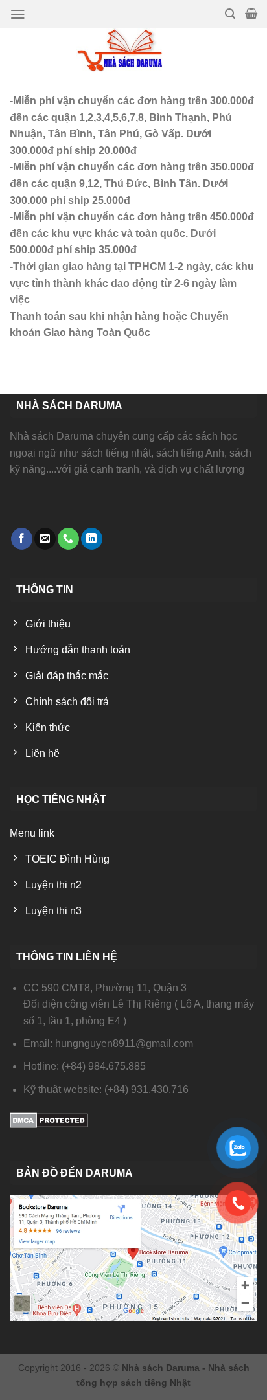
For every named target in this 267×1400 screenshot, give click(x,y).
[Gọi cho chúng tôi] (68, 539)
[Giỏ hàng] (251, 13)
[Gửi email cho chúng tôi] (45, 539)
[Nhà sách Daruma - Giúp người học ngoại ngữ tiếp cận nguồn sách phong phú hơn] (134, 50)
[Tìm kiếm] (230, 14)
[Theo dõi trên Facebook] (21, 539)
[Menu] (18, 14)
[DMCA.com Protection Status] (49, 1119)
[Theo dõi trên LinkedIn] (91, 539)
